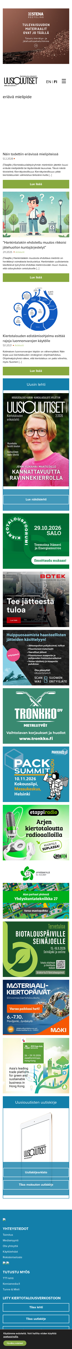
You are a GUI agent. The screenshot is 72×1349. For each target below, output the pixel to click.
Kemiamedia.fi (11, 1284)
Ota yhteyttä (10, 1246)
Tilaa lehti (36, 1307)
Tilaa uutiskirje (36, 1319)
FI (55, 82)
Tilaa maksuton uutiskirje (36, 1185)
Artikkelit (19, 252)
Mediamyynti (11, 1240)
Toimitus (8, 1235)
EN (48, 82)
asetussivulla (10, 1336)
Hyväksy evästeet (15, 1343)
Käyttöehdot (10, 1251)
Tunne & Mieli (11, 1289)
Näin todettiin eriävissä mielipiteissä (30, 154)
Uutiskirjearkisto (36, 1172)
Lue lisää (36, 184)
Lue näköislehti (36, 499)
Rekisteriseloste (12, 1257)
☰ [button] (63, 81)
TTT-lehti (8, 1278)
